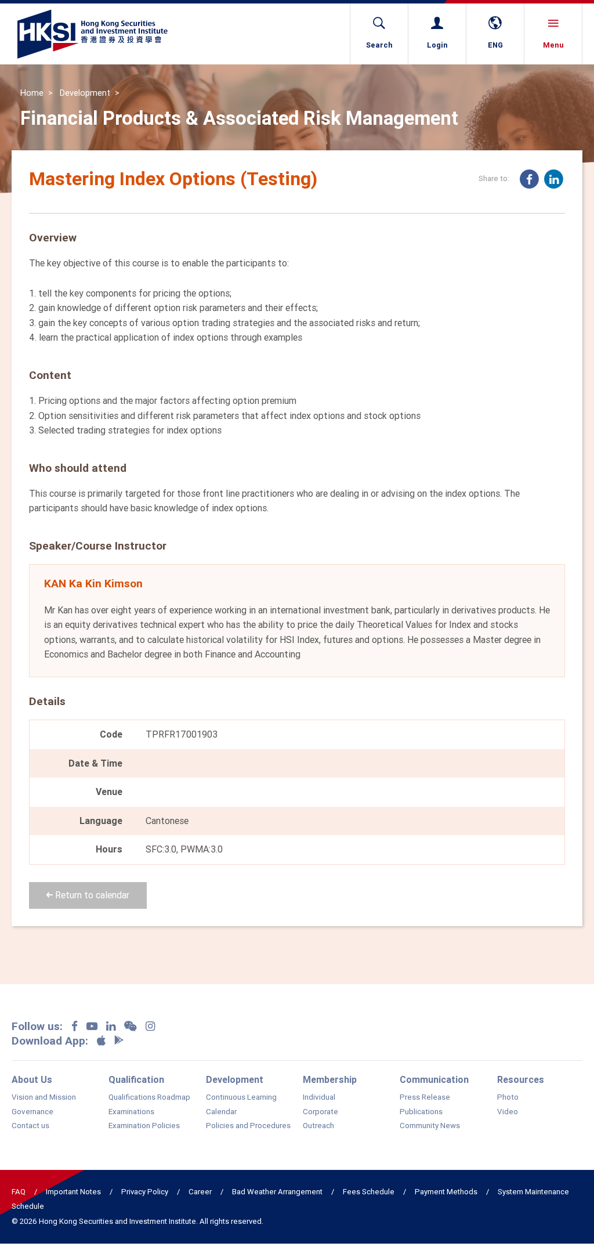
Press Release (425, 1097)
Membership (330, 1079)
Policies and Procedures (248, 1125)
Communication (434, 1079)
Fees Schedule (368, 1192)
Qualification (136, 1079)
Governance (32, 1112)
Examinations (131, 1112)
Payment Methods (446, 1192)
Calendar (221, 1112)
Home (32, 93)
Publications (421, 1112)
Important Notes (73, 1192)
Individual (319, 1097)
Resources (520, 1079)
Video (507, 1112)
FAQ (19, 1192)
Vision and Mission (44, 1097)
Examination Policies (144, 1125)
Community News (430, 1125)
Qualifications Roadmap (149, 1097)
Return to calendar (91, 895)
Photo (508, 1097)
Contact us (30, 1125)
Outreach (318, 1125)
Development (85, 93)
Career (200, 1192)
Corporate (320, 1112)
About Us (32, 1079)
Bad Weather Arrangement (277, 1192)
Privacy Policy (144, 1192)
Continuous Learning (241, 1097)
